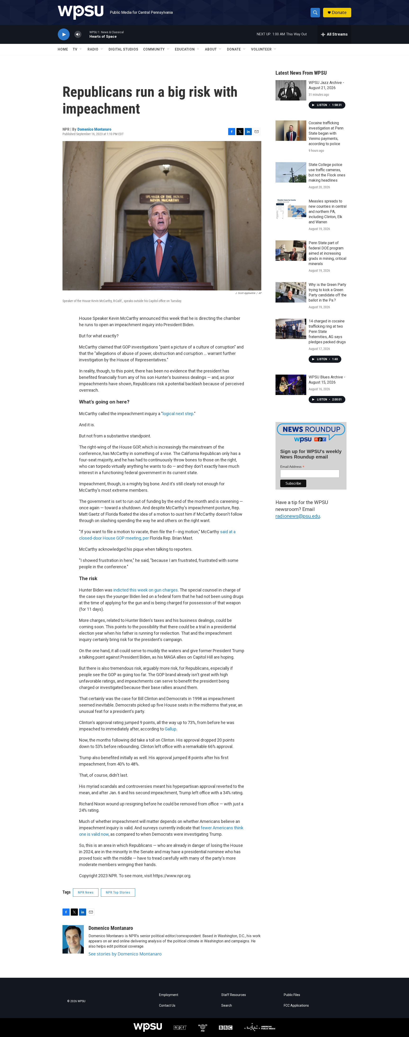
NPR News (85, 892)
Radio (93, 49)
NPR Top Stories (118, 892)
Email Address (292, 466)
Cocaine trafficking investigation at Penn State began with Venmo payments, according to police (326, 133)
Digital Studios (123, 49)
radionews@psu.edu (298, 516)
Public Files (292, 995)
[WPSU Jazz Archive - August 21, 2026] (291, 90)
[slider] (85, 34)
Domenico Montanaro (94, 129)
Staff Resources (233, 995)
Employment (168, 995)
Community (154, 49)
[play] (63, 34)
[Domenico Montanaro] (73, 939)
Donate (339, 12)
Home (63, 49)
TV (75, 49)
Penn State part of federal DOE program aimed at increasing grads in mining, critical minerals (327, 253)
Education (185, 49)
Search (226, 1005)
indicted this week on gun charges (145, 589)
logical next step (178, 413)
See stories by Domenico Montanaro (125, 954)
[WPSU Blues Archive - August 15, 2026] (291, 385)
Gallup (170, 728)
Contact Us (167, 1005)
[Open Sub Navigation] (81, 49)
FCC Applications (296, 1005)
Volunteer (261, 49)
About (211, 49)
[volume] (78, 34)
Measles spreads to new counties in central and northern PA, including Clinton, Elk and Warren (328, 211)
